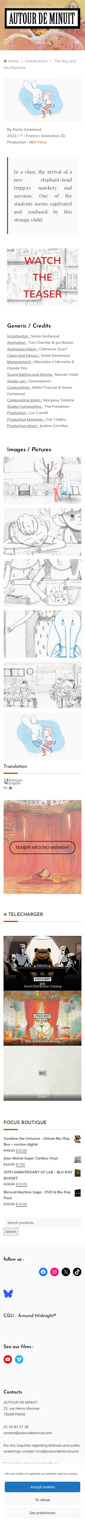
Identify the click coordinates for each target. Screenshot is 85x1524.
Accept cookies (42, 1487)
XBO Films (38, 142)
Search (11, 1231)
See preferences (42, 1513)
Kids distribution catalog (43, 1041)
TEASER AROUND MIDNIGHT (42, 847)
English (15, 783)
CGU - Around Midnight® (30, 1316)
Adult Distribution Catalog (42, 986)
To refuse (42, 1500)
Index (43, 1096)
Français (15, 780)
